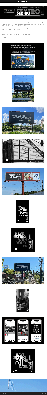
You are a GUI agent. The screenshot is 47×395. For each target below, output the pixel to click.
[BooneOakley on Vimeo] (45, 393)
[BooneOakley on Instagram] (41, 393)
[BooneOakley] (23, 1)
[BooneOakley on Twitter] (44, 393)
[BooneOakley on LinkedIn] (42, 393)
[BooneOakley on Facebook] (40, 393)
